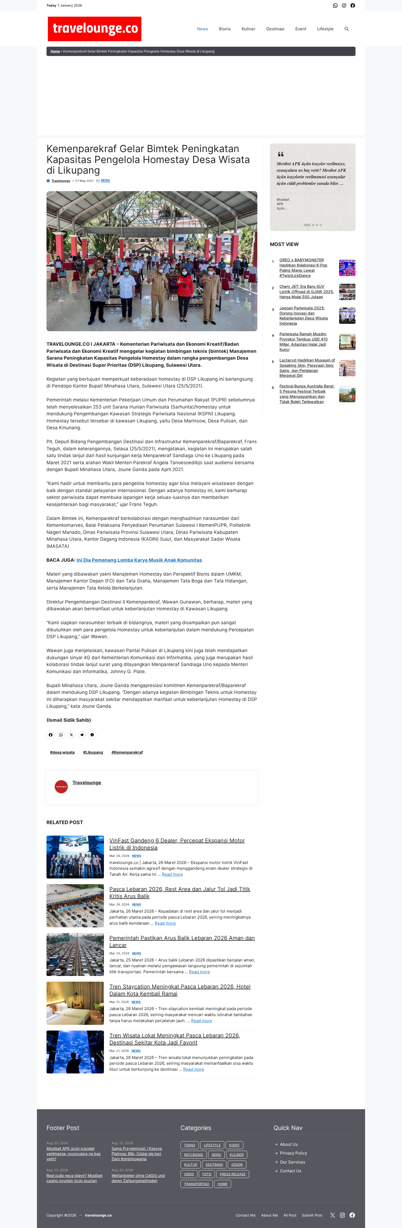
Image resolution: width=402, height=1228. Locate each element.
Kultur (190, 1164)
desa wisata (64, 752)
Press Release (233, 1174)
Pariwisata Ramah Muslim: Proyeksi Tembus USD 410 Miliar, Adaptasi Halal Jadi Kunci (303, 342)
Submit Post (312, 1215)
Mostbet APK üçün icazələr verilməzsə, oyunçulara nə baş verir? (73, 1153)
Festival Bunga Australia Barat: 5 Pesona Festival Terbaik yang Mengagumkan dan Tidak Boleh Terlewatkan (306, 394)
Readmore (290, 187)
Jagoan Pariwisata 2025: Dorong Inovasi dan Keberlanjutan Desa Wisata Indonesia (303, 316)
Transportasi (196, 1184)
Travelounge (61, 181)
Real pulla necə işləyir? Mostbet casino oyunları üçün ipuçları (74, 1178)
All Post (290, 1215)
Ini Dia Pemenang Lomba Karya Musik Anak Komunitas (139, 560)
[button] (346, 29)
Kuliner (248, 28)
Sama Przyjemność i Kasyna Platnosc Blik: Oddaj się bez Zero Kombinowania (137, 1153)
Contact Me (246, 1215)
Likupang (94, 752)
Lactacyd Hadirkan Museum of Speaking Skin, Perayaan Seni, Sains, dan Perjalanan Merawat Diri (307, 368)
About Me (269, 1215)
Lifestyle (325, 28)
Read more (172, 874)
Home (55, 51)
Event (300, 28)
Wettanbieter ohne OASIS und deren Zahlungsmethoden (138, 1178)
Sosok (237, 1164)
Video (189, 1174)
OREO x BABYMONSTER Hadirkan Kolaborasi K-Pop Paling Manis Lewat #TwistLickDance (303, 268)
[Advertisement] (201, 97)
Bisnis (225, 28)
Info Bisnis (193, 1155)
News (202, 28)
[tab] (305, 225)
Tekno (189, 1145)
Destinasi (275, 28)
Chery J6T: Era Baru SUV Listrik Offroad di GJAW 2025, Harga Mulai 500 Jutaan (306, 291)
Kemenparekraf (128, 752)
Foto (206, 1174)
